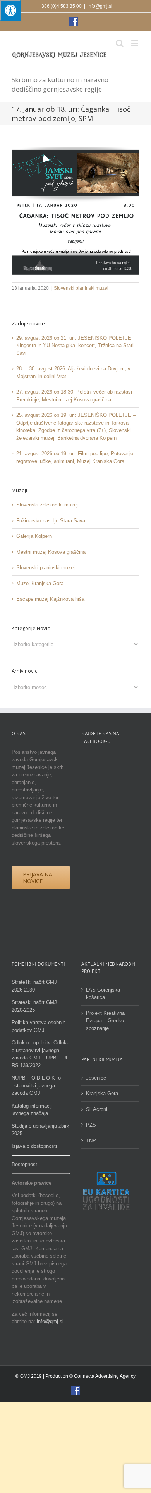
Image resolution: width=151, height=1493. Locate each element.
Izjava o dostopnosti (34, 1146)
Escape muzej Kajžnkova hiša (50, 599)
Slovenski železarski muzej (47, 505)
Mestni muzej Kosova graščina (51, 552)
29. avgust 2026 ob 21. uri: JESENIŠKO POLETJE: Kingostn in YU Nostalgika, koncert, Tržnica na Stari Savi (75, 345)
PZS (91, 1125)
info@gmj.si (100, 6)
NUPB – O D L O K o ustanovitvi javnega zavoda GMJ (36, 1085)
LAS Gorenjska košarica (103, 994)
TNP (91, 1141)
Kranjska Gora (102, 1093)
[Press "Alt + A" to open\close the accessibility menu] (10, 10)
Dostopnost (24, 1164)
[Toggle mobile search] (120, 43)
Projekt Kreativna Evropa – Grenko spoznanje (105, 1020)
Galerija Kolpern (34, 536)
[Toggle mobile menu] (135, 43)
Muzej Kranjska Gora (39, 583)
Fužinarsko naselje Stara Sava (50, 521)
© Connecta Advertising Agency (102, 1376)
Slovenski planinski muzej (81, 288)
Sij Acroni (96, 1109)
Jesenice (96, 1078)
